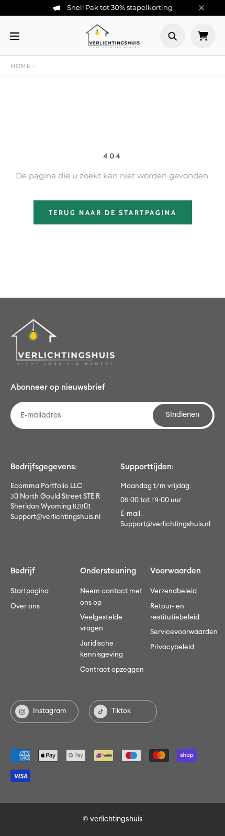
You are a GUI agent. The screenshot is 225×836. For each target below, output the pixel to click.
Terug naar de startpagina (113, 212)
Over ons (25, 606)
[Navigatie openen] (14, 36)
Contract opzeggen (112, 669)
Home (20, 66)
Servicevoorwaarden (184, 632)
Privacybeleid (172, 647)
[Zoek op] (172, 36)
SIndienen (182, 415)
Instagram (49, 711)
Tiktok (121, 711)
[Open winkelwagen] (203, 36)
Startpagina (29, 591)
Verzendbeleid (173, 591)
